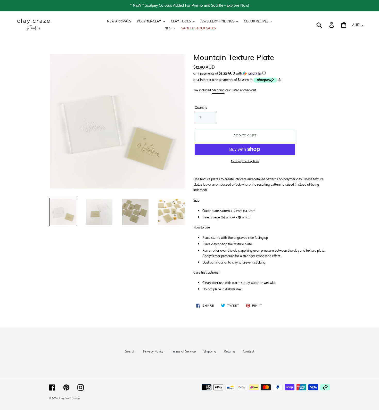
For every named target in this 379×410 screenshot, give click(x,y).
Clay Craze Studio (69, 398)
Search (130, 352)
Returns (229, 352)
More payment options (245, 161)
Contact (248, 352)
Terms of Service (183, 352)
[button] (261, 74)
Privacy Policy (153, 352)
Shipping (218, 90)
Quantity (201, 108)
